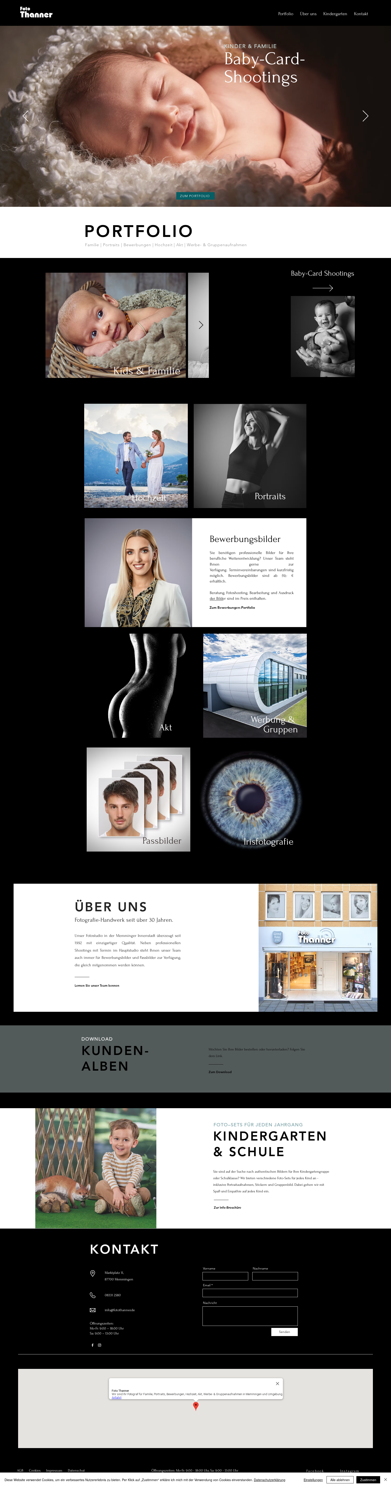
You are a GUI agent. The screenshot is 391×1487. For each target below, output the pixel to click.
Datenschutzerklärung (269, 1479)
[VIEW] (322, 288)
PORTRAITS (112, 86)
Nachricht (210, 1302)
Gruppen (280, 729)
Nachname (260, 1268)
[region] (323, 337)
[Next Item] (201, 325)
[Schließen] (385, 1479)
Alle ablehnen (340, 1479)
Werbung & (274, 719)
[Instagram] (99, 1345)
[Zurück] (25, 116)
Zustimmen (368, 1479)
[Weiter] (365, 116)
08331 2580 (113, 1295)
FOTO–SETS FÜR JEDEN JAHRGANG (259, 1124)
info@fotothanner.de (120, 1310)
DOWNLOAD (97, 1039)
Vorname (209, 1268)
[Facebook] (92, 1345)
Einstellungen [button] (313, 1479)
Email (206, 1285)
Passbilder (162, 840)
